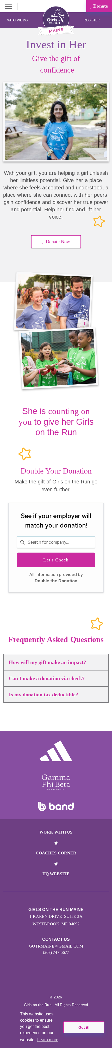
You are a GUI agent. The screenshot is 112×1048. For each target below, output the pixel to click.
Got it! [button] (84, 1027)
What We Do (17, 20)
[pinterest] (61, 981)
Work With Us (55, 832)
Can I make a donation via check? (47, 678)
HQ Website (56, 874)
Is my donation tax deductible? (43, 694)
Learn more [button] (47, 1040)
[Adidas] (56, 750)
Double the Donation (56, 580)
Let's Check (56, 559)
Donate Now (58, 241)
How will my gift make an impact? (47, 662)
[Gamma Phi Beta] (56, 782)
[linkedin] (50, 981)
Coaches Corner (56, 853)
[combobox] (56, 542)
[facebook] (72, 981)
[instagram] (39, 981)
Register (92, 20)
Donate (100, 6)
